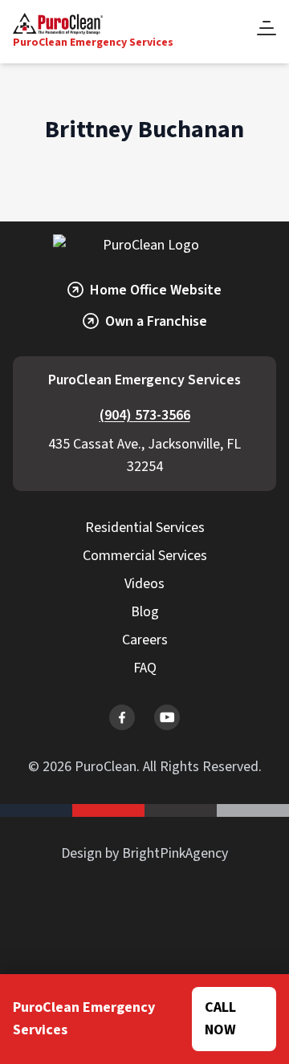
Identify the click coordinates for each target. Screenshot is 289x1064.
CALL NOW (220, 1018)
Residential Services (145, 528)
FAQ (145, 668)
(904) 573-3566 (145, 415)
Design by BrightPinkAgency (144, 853)
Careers (145, 640)
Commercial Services (145, 556)
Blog (145, 612)
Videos (144, 584)
